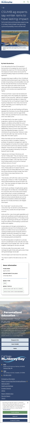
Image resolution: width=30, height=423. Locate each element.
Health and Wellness (7, 386)
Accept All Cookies (15, 420)
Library (3, 390)
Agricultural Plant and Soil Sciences (13, 288)
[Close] (27, 402)
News (5, 283)
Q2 (3, 7)
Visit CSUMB (15, 344)
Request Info (15, 340)
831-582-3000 (7, 375)
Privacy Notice (6, 409)
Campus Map (7, 368)
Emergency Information (8, 379)
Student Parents (6, 388)
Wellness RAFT (5, 383)
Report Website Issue (7, 393)
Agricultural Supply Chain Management (13, 291)
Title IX (3, 398)
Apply (15, 348)
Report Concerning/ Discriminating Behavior (13, 381)
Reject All (15, 416)
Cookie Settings (15, 412)
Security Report (5, 396)
